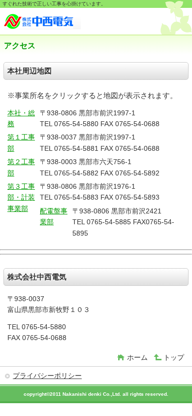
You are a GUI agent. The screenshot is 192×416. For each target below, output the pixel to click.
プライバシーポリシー (47, 376)
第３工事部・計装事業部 (21, 197)
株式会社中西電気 (78, 22)
